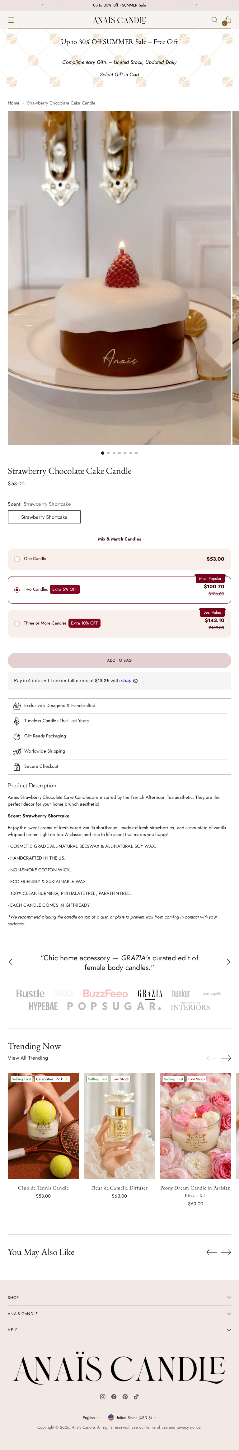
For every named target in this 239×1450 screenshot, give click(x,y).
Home (14, 103)
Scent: (39, 504)
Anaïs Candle (83, 1427)
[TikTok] (136, 1398)
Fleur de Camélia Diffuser (119, 1187)
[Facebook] (114, 1398)
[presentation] (43, 1126)
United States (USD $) (133, 1418)
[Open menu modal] (11, 20)
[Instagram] (103, 1398)
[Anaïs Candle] (119, 19)
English (89, 1418)
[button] (30, 993)
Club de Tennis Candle (43, 1187)
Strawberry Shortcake (44, 517)
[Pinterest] (125, 1398)
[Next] (196, 5)
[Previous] (42, 5)
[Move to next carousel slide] (226, 1058)
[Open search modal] (214, 20)
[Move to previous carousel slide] (211, 1058)
